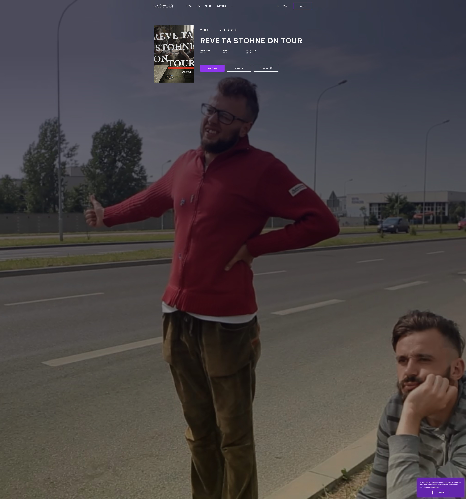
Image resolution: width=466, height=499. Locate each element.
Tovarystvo (221, 5)
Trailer (238, 68)
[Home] (164, 6)
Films (189, 5)
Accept (441, 492)
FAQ (198, 5)
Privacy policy (433, 487)
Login (302, 6)
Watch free (212, 68)
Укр (285, 6)
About (208, 5)
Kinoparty (263, 68)
